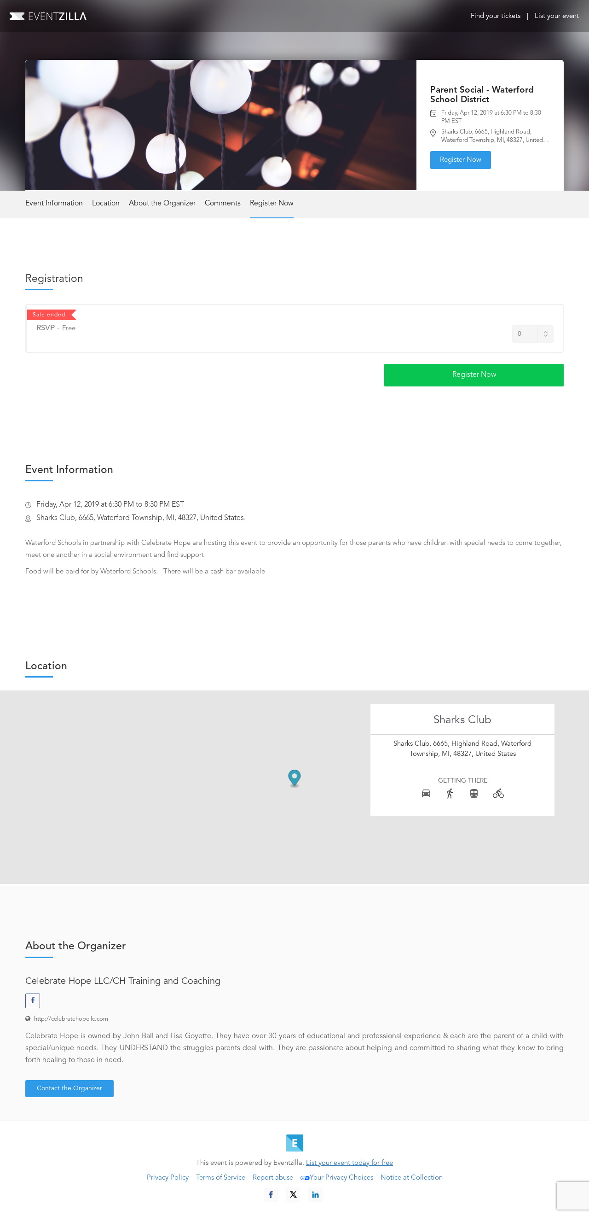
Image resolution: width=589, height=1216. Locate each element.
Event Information (54, 203)
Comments (223, 203)
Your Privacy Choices (341, 1178)
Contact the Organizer (69, 1088)
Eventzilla (48, 16)
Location (106, 203)
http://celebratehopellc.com (71, 1019)
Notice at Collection (412, 1178)
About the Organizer (162, 203)
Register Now (460, 160)
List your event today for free (349, 1163)
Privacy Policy (168, 1178)
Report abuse (273, 1178)
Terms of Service (220, 1178)
